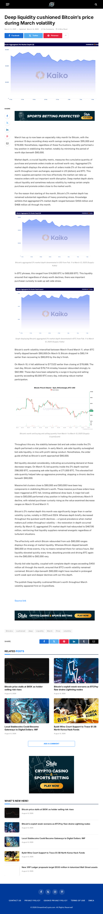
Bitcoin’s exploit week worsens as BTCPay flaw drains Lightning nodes (76, 688)
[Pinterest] (7, 136)
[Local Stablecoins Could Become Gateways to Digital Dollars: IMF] (27, 710)
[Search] (95, 4)
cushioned (20, 631)
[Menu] (7, 4)
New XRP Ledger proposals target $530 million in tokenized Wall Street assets (60, 867)
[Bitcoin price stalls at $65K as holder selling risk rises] (27, 670)
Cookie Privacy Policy (55, 901)
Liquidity (40, 631)
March (50, 631)
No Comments (48, 29)
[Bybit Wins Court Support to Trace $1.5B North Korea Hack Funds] (76, 710)
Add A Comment (51, 744)
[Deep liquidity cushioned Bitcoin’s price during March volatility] (51, 72)
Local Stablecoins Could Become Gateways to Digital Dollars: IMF (22, 728)
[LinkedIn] (7, 129)
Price (58, 631)
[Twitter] (7, 122)
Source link (20, 600)
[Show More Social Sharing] (65, 35)
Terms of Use (78, 901)
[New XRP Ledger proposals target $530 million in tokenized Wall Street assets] (12, 871)
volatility (67, 631)
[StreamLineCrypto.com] (52, 4)
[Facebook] (7, 116)
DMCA (91, 901)
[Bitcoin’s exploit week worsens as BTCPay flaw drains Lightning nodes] (76, 670)
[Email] (7, 143)
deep (31, 631)
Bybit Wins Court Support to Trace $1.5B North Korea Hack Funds (75, 728)
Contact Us (15, 901)
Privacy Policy (32, 901)
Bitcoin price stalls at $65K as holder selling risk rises (24, 688)
